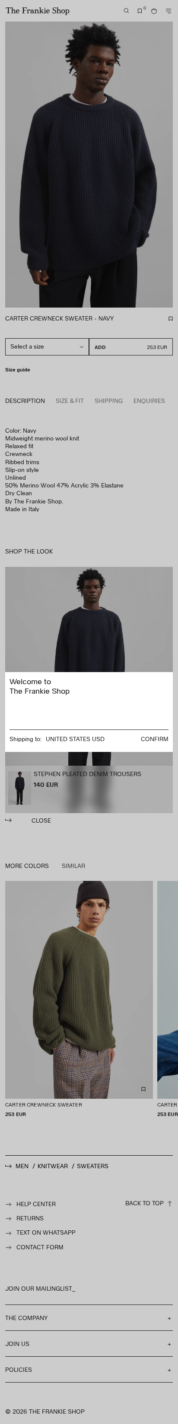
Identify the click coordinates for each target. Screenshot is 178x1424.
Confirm (154, 738)
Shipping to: (25, 738)
